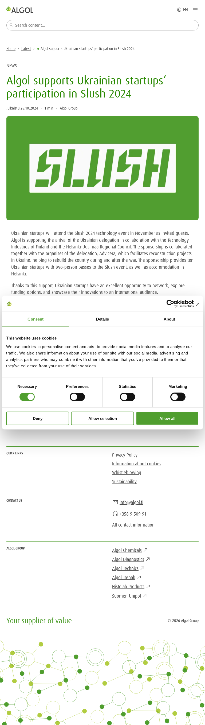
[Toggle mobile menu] (195, 9)
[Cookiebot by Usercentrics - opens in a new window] (175, 304)
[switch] (77, 397)
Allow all (167, 418)
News (11, 66)
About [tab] (169, 319)
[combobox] (102, 25)
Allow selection (102, 418)
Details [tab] (102, 319)
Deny (37, 418)
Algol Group (68, 108)
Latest (26, 48)
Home (10, 48)
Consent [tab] (35, 319)
